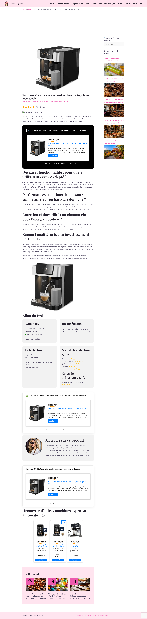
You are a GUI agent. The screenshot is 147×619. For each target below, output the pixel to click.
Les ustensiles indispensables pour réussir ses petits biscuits (80, 596)
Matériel (120, 4)
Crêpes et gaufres (77, 4)
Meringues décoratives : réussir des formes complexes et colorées (57, 596)
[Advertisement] (73, 24)
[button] (141, 4)
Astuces (128, 4)
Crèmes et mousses (63, 4)
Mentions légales (81, 615)
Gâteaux (51, 4)
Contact (89, 615)
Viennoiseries (97, 4)
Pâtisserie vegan (109, 4)
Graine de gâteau (16, 4)
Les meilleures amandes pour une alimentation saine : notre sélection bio (36, 596)
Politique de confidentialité (100, 615)
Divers (135, 4)
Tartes (88, 4)
